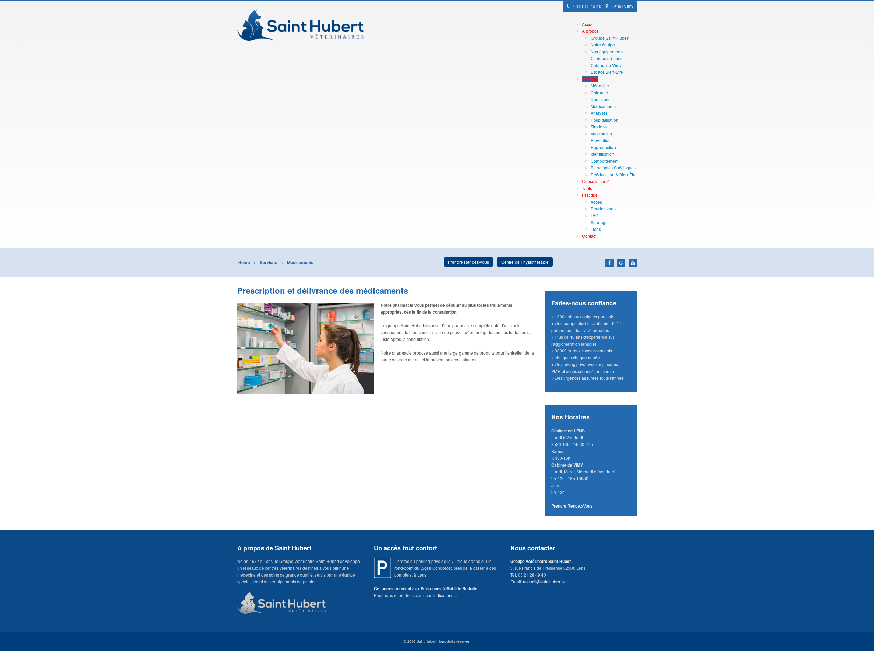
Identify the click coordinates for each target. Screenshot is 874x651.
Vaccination (601, 133)
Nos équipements (607, 51)
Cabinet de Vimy (606, 65)
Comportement (604, 161)
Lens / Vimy (622, 6)
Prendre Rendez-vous (468, 262)
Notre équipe (603, 44)
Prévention (601, 140)
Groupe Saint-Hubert (610, 38)
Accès (596, 202)
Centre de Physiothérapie (525, 262)
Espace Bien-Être (607, 72)
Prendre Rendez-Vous (571, 506)
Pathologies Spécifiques (613, 167)
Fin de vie (600, 126)
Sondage (599, 222)
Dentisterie (601, 99)
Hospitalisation (604, 120)
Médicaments (603, 106)
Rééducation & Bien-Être (614, 174)
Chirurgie (599, 92)
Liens (596, 229)
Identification (602, 154)
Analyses (599, 113)
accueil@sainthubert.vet (545, 581)
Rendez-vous (603, 208)
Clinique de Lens (606, 58)
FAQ (594, 215)
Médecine (600, 85)
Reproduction (603, 147)
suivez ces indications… (435, 595)
